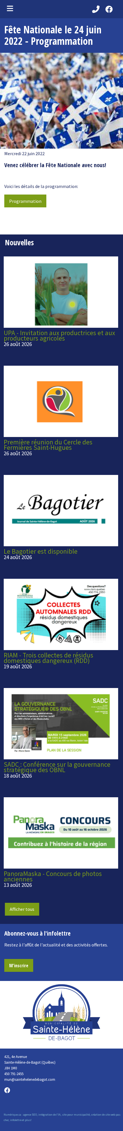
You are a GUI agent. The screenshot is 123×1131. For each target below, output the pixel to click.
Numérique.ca (12, 1114)
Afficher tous (22, 909)
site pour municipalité (76, 1114)
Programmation (25, 201)
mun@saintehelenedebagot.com (29, 1079)
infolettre (15, 1120)
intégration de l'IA (49, 1114)
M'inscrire (18, 965)
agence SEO (30, 1114)
